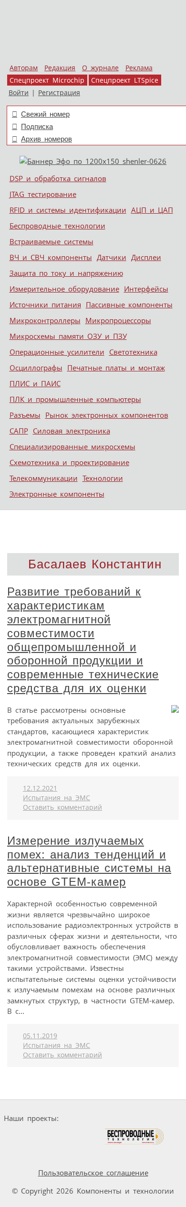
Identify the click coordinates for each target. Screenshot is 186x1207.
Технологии (103, 478)
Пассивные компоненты (129, 304)
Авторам (24, 68)
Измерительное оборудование (64, 289)
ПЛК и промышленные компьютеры (75, 399)
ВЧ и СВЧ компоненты (51, 257)
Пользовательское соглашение (93, 1172)
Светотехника (133, 352)
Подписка (37, 126)
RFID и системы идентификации (68, 210)
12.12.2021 (40, 788)
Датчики (111, 257)
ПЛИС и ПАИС (35, 383)
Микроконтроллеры (45, 320)
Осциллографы (36, 367)
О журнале (100, 68)
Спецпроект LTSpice (124, 80)
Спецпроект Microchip (47, 80)
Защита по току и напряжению (66, 273)
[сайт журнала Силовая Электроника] (92, 1118)
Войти (19, 92)
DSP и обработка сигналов (58, 178)
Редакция (59, 68)
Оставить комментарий (62, 807)
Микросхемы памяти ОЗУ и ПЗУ (68, 336)
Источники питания (45, 304)
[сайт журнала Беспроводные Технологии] (135, 1136)
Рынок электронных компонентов (106, 415)
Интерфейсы (146, 289)
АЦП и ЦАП (152, 210)
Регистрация (59, 92)
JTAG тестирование (43, 194)
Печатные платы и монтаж (116, 367)
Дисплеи (146, 257)
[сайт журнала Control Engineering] (29, 1155)
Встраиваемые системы (51, 241)
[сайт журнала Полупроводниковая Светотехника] (59, 1136)
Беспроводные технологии (57, 225)
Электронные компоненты (57, 494)
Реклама (139, 68)
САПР (19, 430)
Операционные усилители (57, 352)
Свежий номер (45, 114)
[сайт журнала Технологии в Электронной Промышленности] (154, 1118)
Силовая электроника (71, 430)
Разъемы (25, 415)
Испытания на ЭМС (56, 798)
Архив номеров (46, 139)
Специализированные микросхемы (72, 446)
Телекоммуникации (44, 478)
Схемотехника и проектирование (69, 462)
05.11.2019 (40, 1036)
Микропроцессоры (118, 320)
